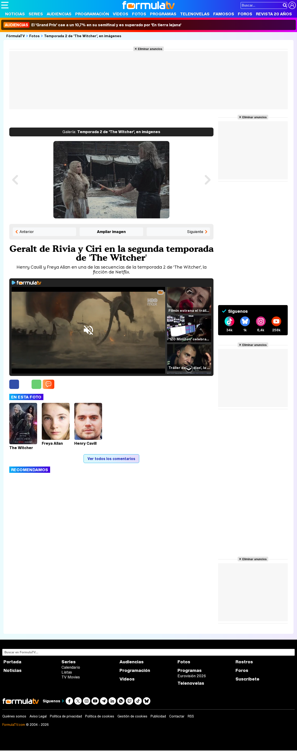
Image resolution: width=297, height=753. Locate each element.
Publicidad (158, 716)
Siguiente (195, 231)
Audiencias (59, 14)
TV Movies (70, 677)
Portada (12, 661)
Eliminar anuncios (150, 49)
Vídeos (120, 14)
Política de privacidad (66, 716)
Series (36, 14)
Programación (92, 14)
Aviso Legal (38, 716)
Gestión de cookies (132, 716)
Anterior (26, 231)
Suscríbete (247, 679)
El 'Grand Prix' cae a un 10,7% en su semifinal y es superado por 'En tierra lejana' (93, 25)
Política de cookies (99, 716)
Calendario (70, 667)
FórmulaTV (15, 35)
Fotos (139, 14)
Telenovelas (195, 14)
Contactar (176, 716)
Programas (163, 14)
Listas (66, 672)
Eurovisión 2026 (192, 676)
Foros (245, 14)
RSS (191, 716)
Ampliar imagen (111, 231)
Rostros (244, 661)
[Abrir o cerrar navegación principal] (5, 5)
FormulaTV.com (13, 724)
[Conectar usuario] (292, 5)
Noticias (15, 14)
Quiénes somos (14, 716)
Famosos (223, 14)
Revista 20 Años (274, 14)
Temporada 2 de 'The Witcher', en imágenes (82, 35)
